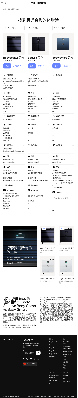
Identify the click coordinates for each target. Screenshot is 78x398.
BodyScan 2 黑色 (13, 57)
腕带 (64, 359)
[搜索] (5, 3)
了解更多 (16, 66)
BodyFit (51, 348)
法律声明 (50, 396)
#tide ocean (67, 381)
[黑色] (42, 243)
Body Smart (53, 354)
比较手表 (66, 362)
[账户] (70, 3)
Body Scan (52, 345)
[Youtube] (31, 358)
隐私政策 (30, 396)
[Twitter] (38, 358)
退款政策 (63, 396)
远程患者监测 (53, 380)
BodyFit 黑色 (35, 57)
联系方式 (56, 396)
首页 (4, 9)
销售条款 (37, 396)
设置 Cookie (70, 396)
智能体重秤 (11, 9)
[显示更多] (61, 389)
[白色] (42, 273)
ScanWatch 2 (67, 351)
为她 (64, 368)
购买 (7, 66)
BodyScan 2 (53, 342)
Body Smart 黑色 (62, 57)
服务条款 (43, 396)
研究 (50, 383)
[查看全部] (20, 246)
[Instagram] (27, 358)
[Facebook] (24, 358)
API (64, 378)
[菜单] (2, 3)
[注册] (38, 353)
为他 (64, 365)
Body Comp (53, 351)
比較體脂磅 (52, 356)
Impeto (65, 375)
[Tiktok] (34, 358)
